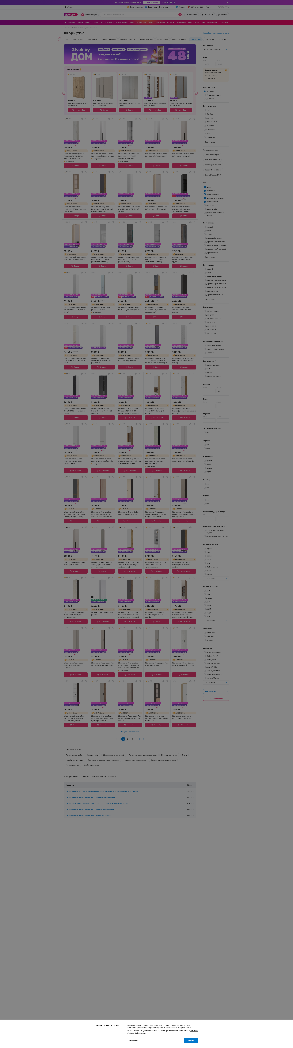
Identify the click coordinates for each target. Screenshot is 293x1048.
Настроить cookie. (184, 1027)
